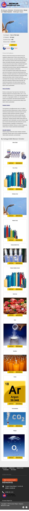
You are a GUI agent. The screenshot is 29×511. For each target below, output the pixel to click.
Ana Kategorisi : (11, 35)
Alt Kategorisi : (8, 37)
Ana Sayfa (4, 468)
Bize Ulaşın (13, 469)
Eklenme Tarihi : (9, 41)
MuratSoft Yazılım (5, 505)
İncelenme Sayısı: (8, 39)
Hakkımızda (11, 468)
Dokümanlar (6, 469)
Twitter (15, 48)
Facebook (8, 48)
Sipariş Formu (20, 468)
